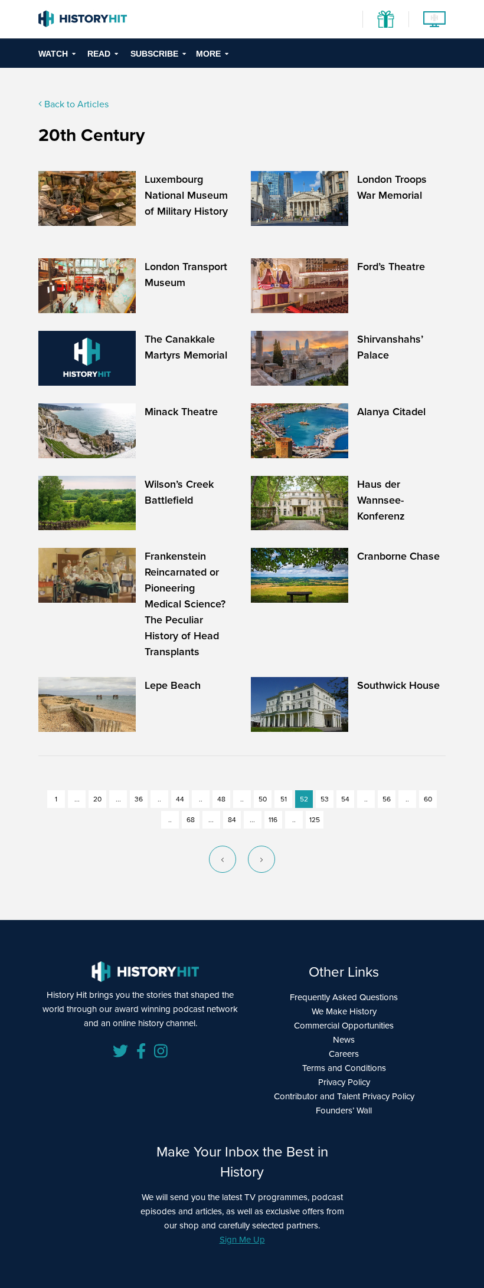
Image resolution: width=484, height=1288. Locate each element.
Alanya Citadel (391, 411)
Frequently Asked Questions (344, 997)
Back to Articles (75, 103)
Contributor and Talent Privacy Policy (344, 1096)
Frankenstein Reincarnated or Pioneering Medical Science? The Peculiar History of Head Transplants (185, 603)
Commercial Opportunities (344, 1025)
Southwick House (398, 685)
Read (98, 53)
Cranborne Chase (398, 555)
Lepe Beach (173, 685)
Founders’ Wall (344, 1110)
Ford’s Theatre (391, 266)
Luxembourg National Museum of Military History (186, 195)
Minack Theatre (181, 411)
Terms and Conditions (344, 1068)
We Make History (344, 1011)
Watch (53, 53)
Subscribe (154, 53)
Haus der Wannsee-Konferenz (381, 500)
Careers (344, 1053)
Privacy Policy (344, 1082)
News (344, 1039)
